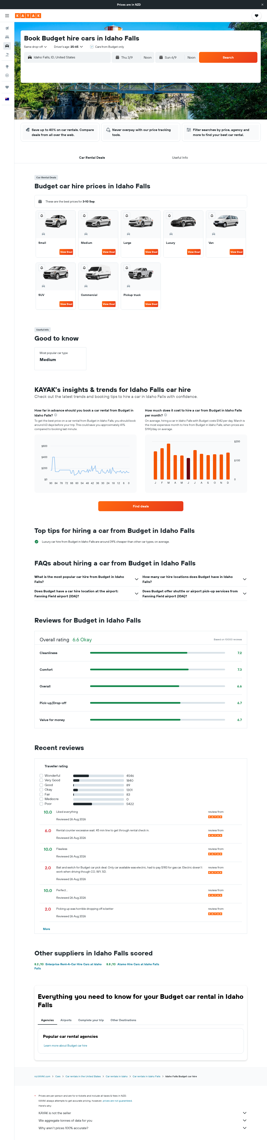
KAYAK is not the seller (55, 1113)
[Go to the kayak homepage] (28, 15)
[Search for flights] (7, 28)
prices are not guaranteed (117, 1100)
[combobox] (35, 47)
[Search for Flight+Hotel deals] (7, 54)
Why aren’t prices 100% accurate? (63, 1128)
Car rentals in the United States (83, 1076)
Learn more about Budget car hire (65, 1045)
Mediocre (52, 799)
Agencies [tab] (47, 1020)
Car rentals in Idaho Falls (146, 1076)
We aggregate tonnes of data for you (65, 1120)
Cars (57, 1076)
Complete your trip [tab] (91, 1020)
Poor (48, 804)
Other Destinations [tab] (123, 1020)
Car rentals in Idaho (117, 1076)
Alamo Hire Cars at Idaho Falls (132, 964)
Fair (47, 794)
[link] (140, 506)
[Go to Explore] (7, 66)
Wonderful (52, 776)
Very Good (52, 780)
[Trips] (7, 87)
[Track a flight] (7, 75)
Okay (48, 789)
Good (49, 785)
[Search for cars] (7, 46)
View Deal (66, 251)
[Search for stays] (7, 37)
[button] (262, 4)
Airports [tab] (66, 1020)
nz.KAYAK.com (42, 1076)
